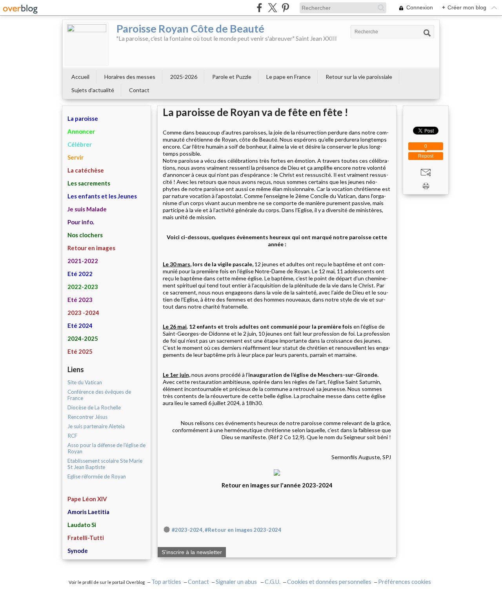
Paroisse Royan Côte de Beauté (190, 28)
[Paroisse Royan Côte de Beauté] (87, 44)
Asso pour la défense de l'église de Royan (106, 448)
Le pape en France (288, 76)
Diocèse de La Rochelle (94, 407)
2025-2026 (183, 76)
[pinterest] (285, 7)
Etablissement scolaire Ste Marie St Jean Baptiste (104, 464)
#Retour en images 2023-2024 (243, 530)
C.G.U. (272, 581)
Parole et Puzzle (231, 76)
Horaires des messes (129, 76)
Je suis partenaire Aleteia (96, 426)
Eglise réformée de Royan (96, 476)
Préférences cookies (404, 581)
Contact (139, 90)
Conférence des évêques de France (99, 395)
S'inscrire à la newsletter (192, 552)
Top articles (166, 581)
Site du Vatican (84, 382)
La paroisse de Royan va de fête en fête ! (255, 112)
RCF (72, 436)
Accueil (80, 76)
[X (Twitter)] (272, 7)
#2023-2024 (187, 530)
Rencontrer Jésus (87, 417)
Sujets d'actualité (92, 90)
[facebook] (259, 7)
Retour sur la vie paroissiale (359, 76)
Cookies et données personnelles (329, 581)
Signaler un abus (237, 581)
